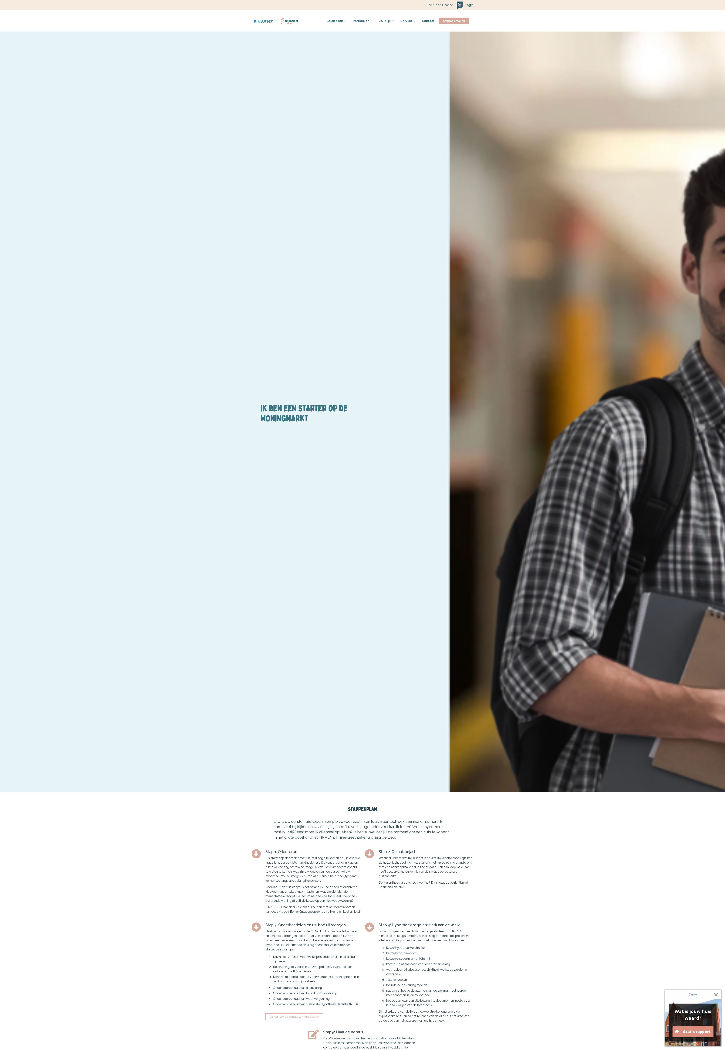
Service (406, 21)
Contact (428, 21)
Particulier (361, 21)
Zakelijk (385, 21)
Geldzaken (334, 21)
